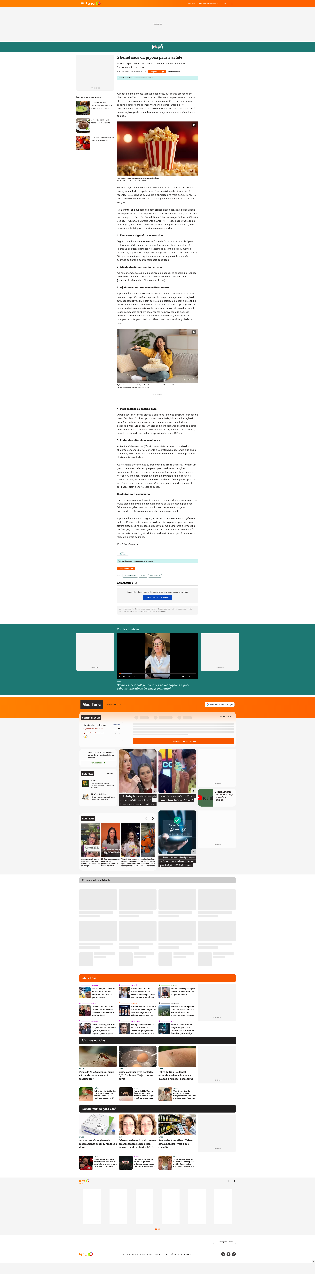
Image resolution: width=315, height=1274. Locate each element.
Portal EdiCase (130, 576)
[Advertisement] (217, 1094)
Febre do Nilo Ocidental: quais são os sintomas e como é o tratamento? (96, 1075)
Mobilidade (175, 1003)
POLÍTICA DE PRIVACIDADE (180, 1254)
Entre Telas (135, 1021)
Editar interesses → (227, 716)
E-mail (225, 3)
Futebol (174, 985)
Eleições (134, 1003)
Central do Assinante (208, 3)
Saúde (143, 576)
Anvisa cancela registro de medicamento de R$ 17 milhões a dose (98, 1144)
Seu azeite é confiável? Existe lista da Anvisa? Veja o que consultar (175, 1144)
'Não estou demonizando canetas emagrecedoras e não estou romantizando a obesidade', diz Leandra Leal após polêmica (138, 1144)
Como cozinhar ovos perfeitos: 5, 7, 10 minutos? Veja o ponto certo (136, 1075)
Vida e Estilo (155, 576)
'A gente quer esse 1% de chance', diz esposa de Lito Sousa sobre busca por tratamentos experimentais (183, 1163)
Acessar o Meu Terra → (115, 704)
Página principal (93, 3)
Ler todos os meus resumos (183, 741)
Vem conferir (96, 762)
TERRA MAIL (191, 3)
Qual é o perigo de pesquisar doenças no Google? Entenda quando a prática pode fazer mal (184, 1094)
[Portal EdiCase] (123, 553)
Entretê (134, 985)
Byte (172, 1021)
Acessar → (111, 773)
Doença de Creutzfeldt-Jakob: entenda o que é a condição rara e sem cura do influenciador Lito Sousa (105, 1163)
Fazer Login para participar (157, 597)
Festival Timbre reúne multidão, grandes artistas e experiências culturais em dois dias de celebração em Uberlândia (145, 1163)
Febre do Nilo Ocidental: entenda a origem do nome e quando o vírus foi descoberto (175, 1075)
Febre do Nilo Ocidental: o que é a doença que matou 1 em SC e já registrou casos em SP (105, 1094)
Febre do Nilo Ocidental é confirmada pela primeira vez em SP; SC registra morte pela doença (144, 1094)
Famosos (94, 985)
